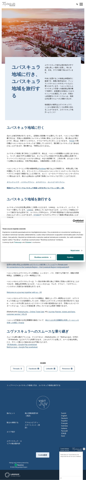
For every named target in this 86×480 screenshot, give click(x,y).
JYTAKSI (37, 215)
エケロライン (41, 182)
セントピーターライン (56, 182)
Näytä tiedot (75, 250)
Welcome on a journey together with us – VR (24, 292)
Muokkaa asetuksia (41, 257)
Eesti (63, 436)
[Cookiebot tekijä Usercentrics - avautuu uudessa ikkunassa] (74, 221)
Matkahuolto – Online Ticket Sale (31, 312)
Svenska (64, 426)
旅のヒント (11, 413)
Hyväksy (70, 257)
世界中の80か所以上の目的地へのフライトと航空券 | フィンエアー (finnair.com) (37, 264)
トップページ (12, 385)
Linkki (29, 210)
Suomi (63, 413)
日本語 (63, 433)
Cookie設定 (42, 455)
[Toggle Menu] (81, 4)
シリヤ (16, 182)
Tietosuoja (18, 242)
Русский (64, 431)
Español (64, 421)
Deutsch (64, 418)
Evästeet (29, 242)
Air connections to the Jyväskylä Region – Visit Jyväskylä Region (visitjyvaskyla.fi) (38, 267)
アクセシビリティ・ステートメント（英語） (32, 425)
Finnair (72, 141)
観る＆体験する (12, 422)
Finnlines (42, 168)
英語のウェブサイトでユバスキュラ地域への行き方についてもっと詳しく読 (35, 188)
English (64, 416)
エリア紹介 (11, 432)
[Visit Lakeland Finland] (12, 474)
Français (64, 423)
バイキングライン (27, 182)
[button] (84, 449)
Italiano (64, 428)
